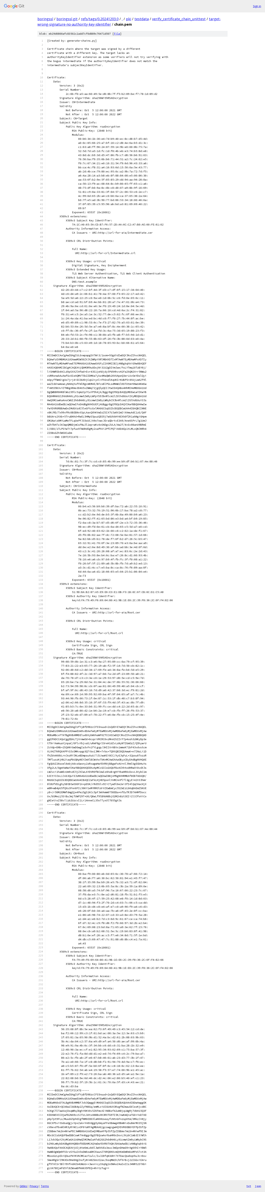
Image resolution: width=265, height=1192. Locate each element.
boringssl (45, 19)
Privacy (33, 1186)
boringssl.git (67, 19)
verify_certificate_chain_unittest (179, 19)
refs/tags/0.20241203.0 (100, 19)
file (117, 33)
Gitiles (23, 1186)
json (258, 1186)
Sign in (257, 6)
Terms (45, 1186)
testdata (141, 19)
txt (248, 1186)
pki (128, 19)
